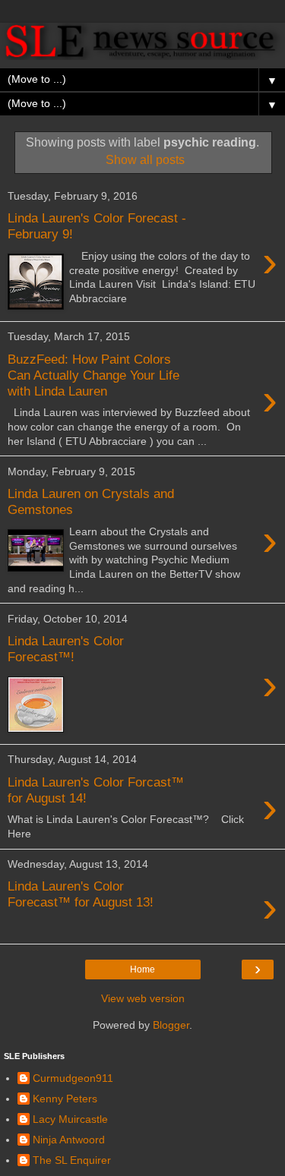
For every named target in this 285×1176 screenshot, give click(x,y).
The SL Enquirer (72, 1160)
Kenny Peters (65, 1098)
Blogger (171, 1025)
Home (142, 969)
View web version (143, 998)
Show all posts (145, 159)
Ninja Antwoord (69, 1139)
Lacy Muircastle (70, 1119)
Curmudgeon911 (73, 1078)
